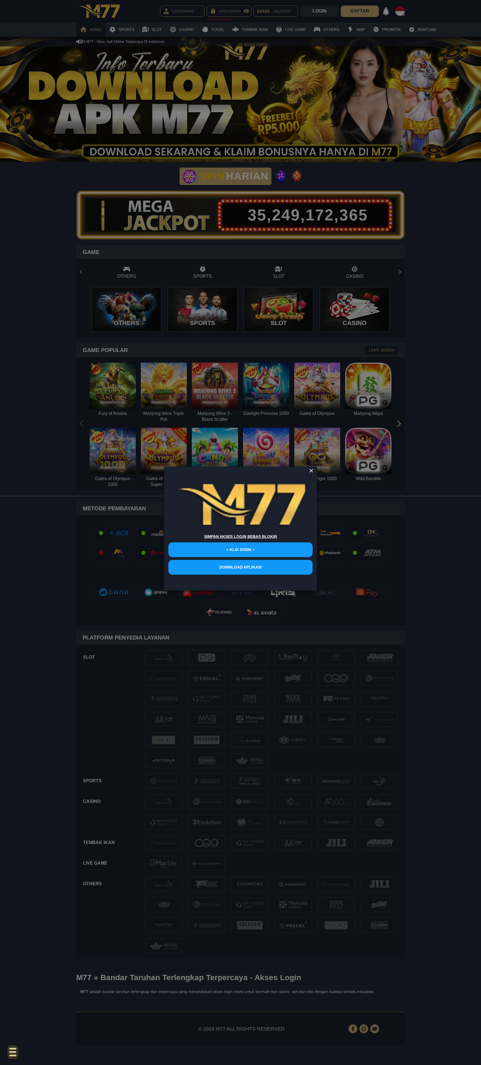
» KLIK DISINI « (240, 549)
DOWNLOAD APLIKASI (240, 567)
